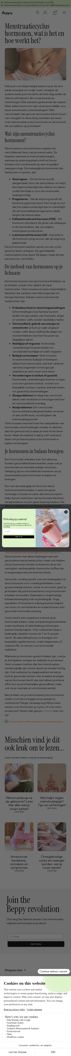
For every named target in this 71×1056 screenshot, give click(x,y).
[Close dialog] (66, 512)
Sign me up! (18, 537)
